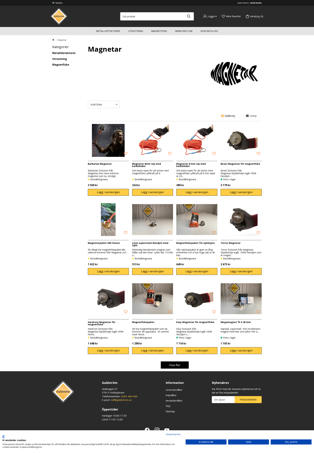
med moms (256, 2)
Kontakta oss (209, 31)
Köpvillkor (171, 395)
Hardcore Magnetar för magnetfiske (101, 323)
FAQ (168, 406)
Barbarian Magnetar (100, 163)
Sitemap (170, 411)
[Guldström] (59, 16)
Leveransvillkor (174, 389)
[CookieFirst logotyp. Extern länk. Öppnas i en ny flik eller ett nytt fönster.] (3, 436)
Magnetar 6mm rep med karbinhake (146, 165)
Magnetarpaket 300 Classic (104, 242)
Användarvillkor (174, 400)
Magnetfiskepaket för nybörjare (195, 242)
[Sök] (188, 16)
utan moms (242, 2)
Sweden (59, 2)
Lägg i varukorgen (108, 192)
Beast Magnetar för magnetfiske (240, 163)
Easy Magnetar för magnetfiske (195, 322)
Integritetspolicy (173, 434)
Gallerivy (230, 116)
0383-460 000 (129, 396)
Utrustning (135, 31)
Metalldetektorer (108, 31)
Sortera (96, 104)
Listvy (253, 116)
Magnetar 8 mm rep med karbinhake (191, 165)
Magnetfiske (159, 31)
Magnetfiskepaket (143, 322)
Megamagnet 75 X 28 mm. (236, 322)
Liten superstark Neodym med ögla (150, 244)
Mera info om (183, 31)
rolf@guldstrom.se (121, 399)
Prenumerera (248, 399)
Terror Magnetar (231, 242)
